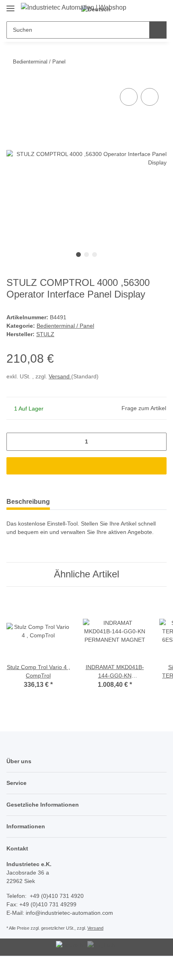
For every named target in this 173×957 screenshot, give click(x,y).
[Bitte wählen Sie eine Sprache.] (71, 945)
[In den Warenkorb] (86, 465)
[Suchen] (158, 30)
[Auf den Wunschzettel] (150, 97)
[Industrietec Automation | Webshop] (73, 7)
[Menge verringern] (15, 441)
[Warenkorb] (159, 9)
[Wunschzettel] (146, 9)
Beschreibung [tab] (28, 501)
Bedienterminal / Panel (65, 325)
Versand (60, 376)
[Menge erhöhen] (157, 441)
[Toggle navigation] (10, 5)
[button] (133, 9)
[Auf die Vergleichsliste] (129, 97)
